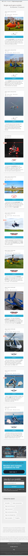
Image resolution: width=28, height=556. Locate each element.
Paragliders (17, 518)
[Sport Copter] (14, 354)
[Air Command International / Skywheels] (14, 159)
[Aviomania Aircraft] (14, 233)
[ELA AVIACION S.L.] (14, 196)
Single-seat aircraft (9, 509)
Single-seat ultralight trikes (10, 515)
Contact (14, 36)
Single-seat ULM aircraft (10, 506)
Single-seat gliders (9, 518)
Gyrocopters (7, 503)
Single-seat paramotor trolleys (11, 512)
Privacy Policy (14, 489)
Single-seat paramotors (17, 503)
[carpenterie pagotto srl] (14, 33)
